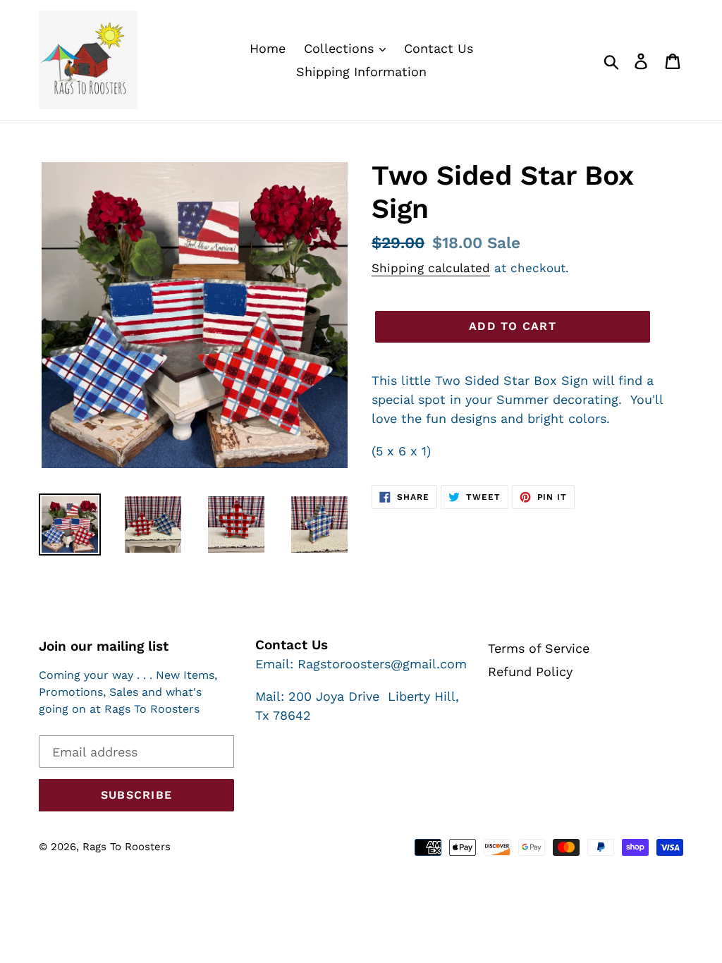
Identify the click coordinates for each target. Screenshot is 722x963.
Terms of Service (538, 648)
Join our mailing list (104, 646)
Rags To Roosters (126, 846)
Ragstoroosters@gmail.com (382, 663)
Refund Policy (530, 671)
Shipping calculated (431, 268)
